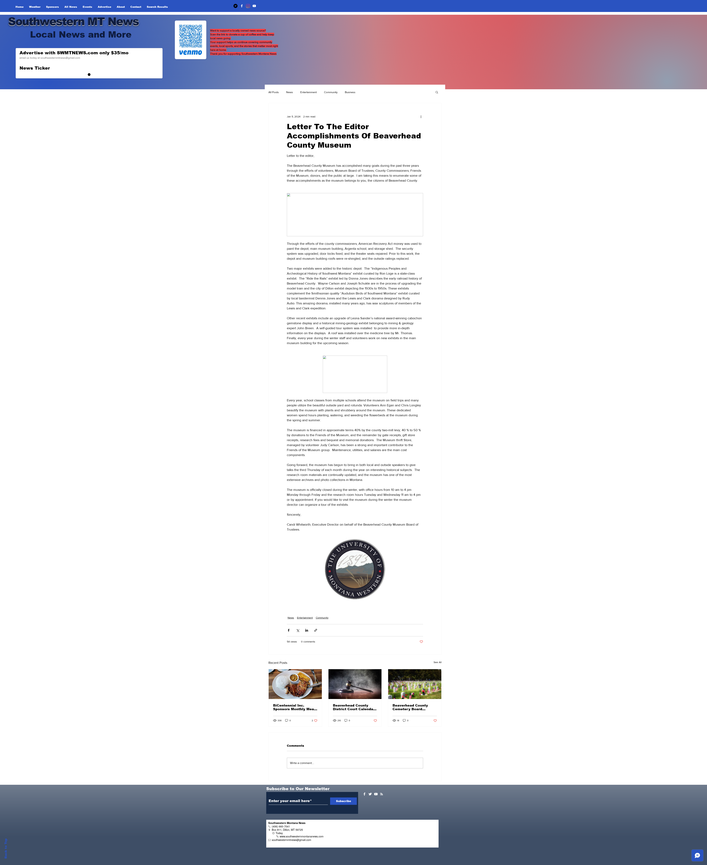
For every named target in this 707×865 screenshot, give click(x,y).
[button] (437, 92)
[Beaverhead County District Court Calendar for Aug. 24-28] (355, 684)
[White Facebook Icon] (364, 794)
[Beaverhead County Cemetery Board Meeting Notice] (414, 684)
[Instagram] (248, 6)
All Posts (273, 92)
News (289, 92)
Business (350, 92)
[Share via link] (315, 630)
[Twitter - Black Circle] (235, 6)
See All (438, 662)
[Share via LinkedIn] (306, 630)
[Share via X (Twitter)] (297, 630)
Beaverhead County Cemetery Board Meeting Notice (410, 707)
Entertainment (308, 92)
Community (330, 92)
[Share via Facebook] (288, 630)
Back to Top (6, 848)
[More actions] (421, 116)
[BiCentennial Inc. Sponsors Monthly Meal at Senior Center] (295, 684)
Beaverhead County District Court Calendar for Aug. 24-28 (354, 707)
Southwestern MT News (73, 21)
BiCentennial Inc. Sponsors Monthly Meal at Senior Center (294, 707)
